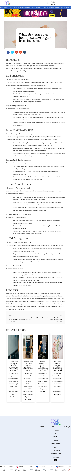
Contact (56, 440)
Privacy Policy (56, 450)
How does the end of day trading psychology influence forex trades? (28, 366)
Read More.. (13, 397)
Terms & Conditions (55, 453)
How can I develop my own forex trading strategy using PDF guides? (43, 366)
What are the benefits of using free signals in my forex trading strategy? (13, 366)
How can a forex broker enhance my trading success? (21, 7)
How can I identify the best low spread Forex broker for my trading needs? (57, 366)
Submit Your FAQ (56, 443)
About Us (55, 437)
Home (55, 433)
